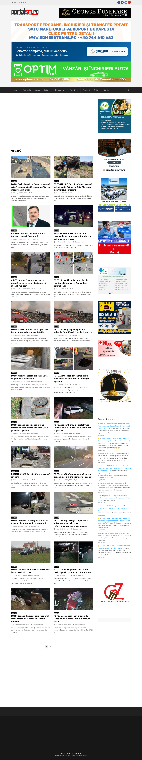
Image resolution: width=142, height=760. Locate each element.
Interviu (106, 90)
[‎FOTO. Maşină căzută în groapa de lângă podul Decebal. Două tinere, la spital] (73, 599)
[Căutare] (128, 90)
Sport (37, 90)
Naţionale (27, 90)
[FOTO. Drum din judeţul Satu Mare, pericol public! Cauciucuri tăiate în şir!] (73, 552)
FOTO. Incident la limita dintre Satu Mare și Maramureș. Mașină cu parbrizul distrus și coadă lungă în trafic (114, 426)
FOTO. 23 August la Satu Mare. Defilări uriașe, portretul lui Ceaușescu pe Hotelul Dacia (114, 498)
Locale (16, 90)
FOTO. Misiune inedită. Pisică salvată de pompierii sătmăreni (29, 377)
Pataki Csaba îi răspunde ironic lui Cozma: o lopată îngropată (28, 234)
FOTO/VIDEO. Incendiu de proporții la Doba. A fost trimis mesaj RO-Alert (29, 330)
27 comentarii (38, 625)
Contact (62, 753)
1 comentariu (81, 480)
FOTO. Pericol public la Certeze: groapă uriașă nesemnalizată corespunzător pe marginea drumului (30, 187)
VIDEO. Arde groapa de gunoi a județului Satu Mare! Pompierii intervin (73, 330)
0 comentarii (35, 193)
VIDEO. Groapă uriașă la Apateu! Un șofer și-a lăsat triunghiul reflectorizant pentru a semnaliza (71, 523)
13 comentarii (34, 239)
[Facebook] (118, 2)
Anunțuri (86, 90)
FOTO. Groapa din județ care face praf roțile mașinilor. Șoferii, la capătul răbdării (30, 619)
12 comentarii (80, 625)
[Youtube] (129, 2)
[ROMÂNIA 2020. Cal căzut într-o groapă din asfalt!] (30, 457)
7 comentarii (35, 526)
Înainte (57, 647)
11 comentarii (39, 480)
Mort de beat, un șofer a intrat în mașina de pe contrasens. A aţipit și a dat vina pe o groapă (72, 236)
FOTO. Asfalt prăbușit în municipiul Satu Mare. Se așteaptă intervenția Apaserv (71, 378)
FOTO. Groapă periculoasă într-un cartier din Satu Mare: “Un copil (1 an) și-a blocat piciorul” (29, 428)
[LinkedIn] (125, 2)
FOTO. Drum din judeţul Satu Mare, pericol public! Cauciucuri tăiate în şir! (72, 571)
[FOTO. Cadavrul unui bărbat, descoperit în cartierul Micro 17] (30, 552)
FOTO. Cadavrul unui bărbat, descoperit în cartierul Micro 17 (30, 571)
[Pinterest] (122, 2)
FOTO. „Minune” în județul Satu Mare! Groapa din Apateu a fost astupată (29, 522)
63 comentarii (38, 289)
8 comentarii (76, 289)
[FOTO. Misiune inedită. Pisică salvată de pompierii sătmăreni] (30, 358)
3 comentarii (77, 193)
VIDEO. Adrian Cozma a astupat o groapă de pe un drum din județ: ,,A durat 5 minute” (28, 283)
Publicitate (74, 90)
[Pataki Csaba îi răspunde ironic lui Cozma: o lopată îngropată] (30, 216)
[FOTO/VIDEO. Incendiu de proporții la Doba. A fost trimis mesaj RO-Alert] (30, 312)
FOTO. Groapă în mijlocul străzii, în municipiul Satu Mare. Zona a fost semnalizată (71, 283)
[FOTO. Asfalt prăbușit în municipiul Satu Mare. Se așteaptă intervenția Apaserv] (73, 358)
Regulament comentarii (74, 753)
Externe (47, 90)
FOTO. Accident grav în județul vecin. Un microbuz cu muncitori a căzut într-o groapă (73, 428)
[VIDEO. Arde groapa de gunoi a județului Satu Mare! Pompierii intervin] (73, 312)
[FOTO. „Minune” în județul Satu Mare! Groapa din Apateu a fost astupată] (30, 503)
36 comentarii (78, 575)
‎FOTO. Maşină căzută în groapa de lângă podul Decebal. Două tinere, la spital (72, 619)
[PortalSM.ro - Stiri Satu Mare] (25, 14)
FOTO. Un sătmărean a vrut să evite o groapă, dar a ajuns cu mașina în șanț (73, 475)
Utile (96, 90)
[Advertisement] (52, 120)
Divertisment (60, 90)
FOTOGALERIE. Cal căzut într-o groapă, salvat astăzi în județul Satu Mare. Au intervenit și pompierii (73, 187)
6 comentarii (76, 384)
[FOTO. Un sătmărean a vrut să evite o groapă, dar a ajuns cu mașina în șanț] (73, 457)
